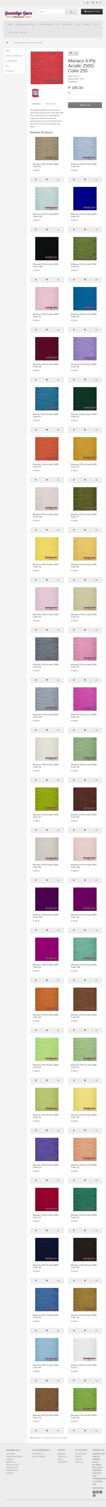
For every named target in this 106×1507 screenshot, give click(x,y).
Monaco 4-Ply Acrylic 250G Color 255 (28, 43)
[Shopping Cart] (97, 3)
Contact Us (37, 1454)
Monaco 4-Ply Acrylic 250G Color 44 (46, 1266)
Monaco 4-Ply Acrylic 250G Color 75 (84, 1316)
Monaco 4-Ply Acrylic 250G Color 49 (84, 315)
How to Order (38, 1457)
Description (36, 104)
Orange (64, 1438)
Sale (77, 24)
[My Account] (88, 3)
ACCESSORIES (46, 24)
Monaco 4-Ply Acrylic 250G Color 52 (84, 265)
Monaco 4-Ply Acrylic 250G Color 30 (46, 615)
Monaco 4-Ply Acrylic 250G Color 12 (84, 615)
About (23, 32)
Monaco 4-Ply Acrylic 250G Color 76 (46, 1416)
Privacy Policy (13, 1465)
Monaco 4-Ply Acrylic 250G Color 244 (46, 916)
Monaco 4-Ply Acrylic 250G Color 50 (84, 1416)
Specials (62, 1457)
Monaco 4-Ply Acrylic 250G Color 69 (84, 815)
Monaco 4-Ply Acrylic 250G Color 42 (46, 1316)
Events (86, 24)
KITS (57, 24)
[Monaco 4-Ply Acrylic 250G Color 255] (47, 68)
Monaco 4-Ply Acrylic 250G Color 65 (84, 1016)
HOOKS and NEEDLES (25, 24)
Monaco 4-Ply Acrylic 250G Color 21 (46, 1216)
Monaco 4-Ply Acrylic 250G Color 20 (84, 565)
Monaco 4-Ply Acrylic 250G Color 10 (46, 765)
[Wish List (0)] (93, 3)
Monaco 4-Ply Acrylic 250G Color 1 (84, 1366)
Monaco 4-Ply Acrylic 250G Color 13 (84, 465)
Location (12, 32)
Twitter (97, 1492)
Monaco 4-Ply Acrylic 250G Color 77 (84, 515)
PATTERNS (67, 24)
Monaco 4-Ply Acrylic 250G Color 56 (46, 1116)
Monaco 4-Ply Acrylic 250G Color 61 (46, 165)
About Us (10, 1462)
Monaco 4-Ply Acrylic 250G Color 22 (46, 1016)
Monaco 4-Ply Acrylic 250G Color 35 (84, 665)
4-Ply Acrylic (45, 1438)
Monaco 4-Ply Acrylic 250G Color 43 (84, 215)
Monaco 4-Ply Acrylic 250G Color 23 (84, 1166)
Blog (95, 24)
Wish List (79, 1462)
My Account (80, 1454)
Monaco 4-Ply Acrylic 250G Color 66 (84, 1266)
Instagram (94, 1495)
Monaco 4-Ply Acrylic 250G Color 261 (84, 865)
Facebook (94, 1492)
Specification (50, 104)
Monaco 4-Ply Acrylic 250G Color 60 (46, 865)
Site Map (10, 1473)
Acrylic (53, 1438)
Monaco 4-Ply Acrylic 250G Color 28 (46, 365)
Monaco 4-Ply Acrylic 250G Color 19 (84, 1116)
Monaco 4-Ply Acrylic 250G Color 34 (84, 916)
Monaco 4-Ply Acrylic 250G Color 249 (84, 966)
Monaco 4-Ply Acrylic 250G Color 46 (46, 1366)
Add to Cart (85, 105)
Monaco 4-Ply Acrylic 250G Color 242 (46, 215)
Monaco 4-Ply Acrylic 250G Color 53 (84, 1066)
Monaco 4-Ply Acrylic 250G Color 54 (84, 1216)
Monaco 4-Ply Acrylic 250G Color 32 (46, 966)
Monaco (76, 76)
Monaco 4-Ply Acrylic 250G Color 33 (84, 715)
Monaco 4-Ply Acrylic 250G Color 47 (46, 415)
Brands (61, 1454)
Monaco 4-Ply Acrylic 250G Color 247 (46, 715)
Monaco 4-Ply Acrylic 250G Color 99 (46, 665)
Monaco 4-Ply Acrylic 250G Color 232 (46, 515)
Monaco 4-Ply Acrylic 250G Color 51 (46, 1066)
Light (59, 1438)
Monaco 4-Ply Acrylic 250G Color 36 (84, 765)
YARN (10, 24)
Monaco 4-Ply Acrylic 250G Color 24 (46, 1166)
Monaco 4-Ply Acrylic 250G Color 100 (46, 265)
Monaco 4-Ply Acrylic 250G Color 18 (46, 565)
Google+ (100, 1492)
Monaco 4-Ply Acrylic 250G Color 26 (84, 365)
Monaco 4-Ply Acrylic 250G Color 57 (46, 815)
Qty (69, 93)
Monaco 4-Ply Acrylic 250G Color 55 (84, 415)
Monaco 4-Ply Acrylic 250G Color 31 (46, 315)
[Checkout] (100, 3)
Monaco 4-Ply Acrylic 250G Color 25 (46, 465)
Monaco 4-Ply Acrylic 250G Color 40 (84, 165)
